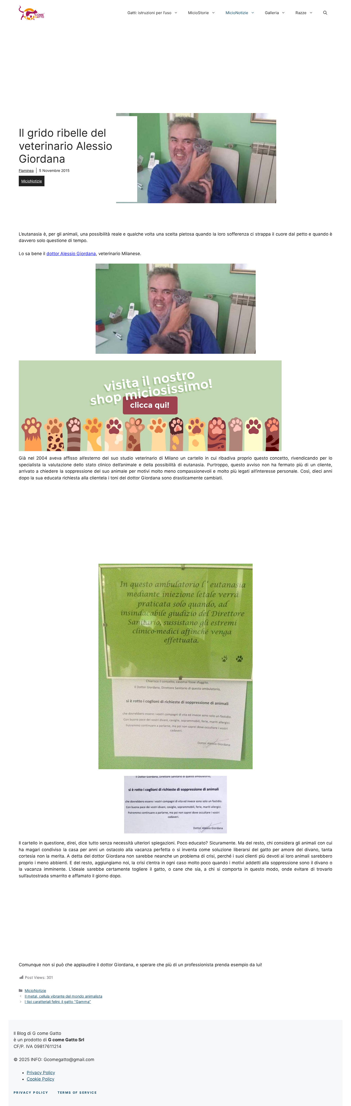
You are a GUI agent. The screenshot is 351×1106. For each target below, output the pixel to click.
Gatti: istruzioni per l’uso (149, 12)
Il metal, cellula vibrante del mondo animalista (63, 996)
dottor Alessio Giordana (71, 253)
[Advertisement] (175, 64)
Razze (301, 12)
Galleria (272, 12)
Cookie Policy (40, 1079)
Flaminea (26, 170)
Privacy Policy (41, 1072)
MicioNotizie (237, 12)
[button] (325, 13)
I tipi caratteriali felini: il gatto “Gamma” (58, 1001)
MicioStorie (198, 12)
